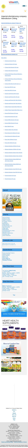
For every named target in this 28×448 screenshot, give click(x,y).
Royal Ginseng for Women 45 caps (12, 133)
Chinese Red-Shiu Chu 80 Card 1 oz (12, 83)
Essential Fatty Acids (7, 225)
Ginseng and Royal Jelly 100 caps (12, 96)
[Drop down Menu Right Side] (25, 11)
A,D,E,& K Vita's (6, 218)
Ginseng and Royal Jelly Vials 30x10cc (13, 103)
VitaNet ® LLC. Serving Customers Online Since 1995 (14, 2)
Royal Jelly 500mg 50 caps (10, 142)
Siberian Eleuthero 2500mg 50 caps (12, 146)
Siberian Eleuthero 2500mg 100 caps (13, 149)
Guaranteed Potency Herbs (8, 230)
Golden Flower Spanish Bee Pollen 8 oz (13, 106)
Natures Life (5, 256)
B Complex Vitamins (7, 221)
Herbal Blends (5, 229)
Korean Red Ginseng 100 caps (11, 113)
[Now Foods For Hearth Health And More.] (14, 329)
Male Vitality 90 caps (9, 126)
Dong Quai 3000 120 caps (10, 90)
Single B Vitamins (6, 220)
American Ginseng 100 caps (11, 64)
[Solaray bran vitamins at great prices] (14, 307)
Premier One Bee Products (8, 253)
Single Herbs (5, 228)
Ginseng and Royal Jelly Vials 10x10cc (13, 100)
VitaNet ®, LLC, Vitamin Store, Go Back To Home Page (14, 414)
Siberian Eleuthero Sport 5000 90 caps (13, 169)
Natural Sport (5, 257)
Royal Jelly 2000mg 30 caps (11, 139)
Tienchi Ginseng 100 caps (10, 175)
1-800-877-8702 (16, 426)
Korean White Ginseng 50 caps (11, 123)
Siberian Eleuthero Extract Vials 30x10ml (13, 152)
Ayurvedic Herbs (6, 231)
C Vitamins (4, 222)
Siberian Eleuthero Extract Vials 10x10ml (13, 155)
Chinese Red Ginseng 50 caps (11, 70)
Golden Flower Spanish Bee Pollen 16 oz (13, 110)
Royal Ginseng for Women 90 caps (12, 136)
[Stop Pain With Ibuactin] (14, 348)
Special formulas (6, 227)
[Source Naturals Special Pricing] (12, 202)
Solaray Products (6, 254)
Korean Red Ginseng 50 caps (11, 116)
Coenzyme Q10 (5, 234)
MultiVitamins (5, 223)
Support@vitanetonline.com (15, 441)
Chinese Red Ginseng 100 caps (11, 67)
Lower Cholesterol (6, 235)
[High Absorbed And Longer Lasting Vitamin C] (14, 364)
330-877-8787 (15, 428)
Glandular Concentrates (7, 233)
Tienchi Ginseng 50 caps (10, 178)
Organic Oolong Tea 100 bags (11, 129)
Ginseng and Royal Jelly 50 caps (12, 93)
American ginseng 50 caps (10, 60)
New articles (4, 57)
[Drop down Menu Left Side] (2, 11)
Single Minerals (5, 224)
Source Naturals (6, 255)
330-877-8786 (16, 427)
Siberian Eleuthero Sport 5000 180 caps (13, 172)
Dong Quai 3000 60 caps (10, 87)
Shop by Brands (6, 217)
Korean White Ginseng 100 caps (12, 119)
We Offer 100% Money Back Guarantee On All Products (3, 6)
